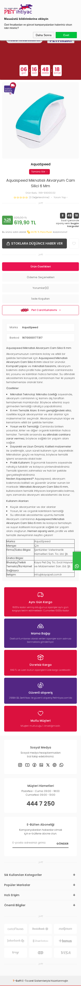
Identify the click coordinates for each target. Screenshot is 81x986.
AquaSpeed (30, 327)
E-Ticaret (28, 980)
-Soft (17, 980)
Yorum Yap (60, 197)
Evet (66, 35)
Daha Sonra (44, 35)
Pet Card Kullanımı (44, 310)
